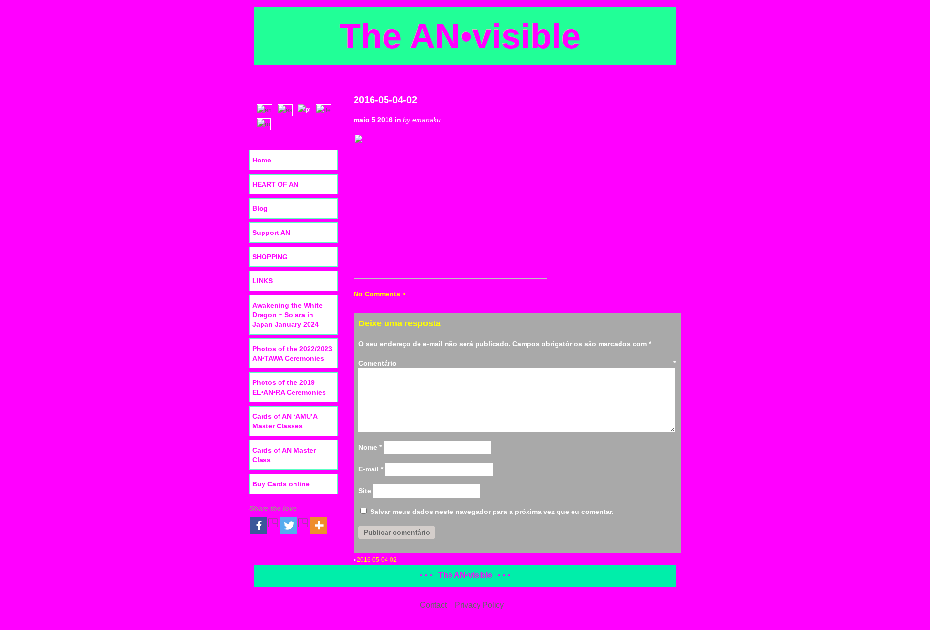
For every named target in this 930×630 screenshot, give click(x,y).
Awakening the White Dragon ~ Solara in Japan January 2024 (287, 314)
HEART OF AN (275, 184)
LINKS (262, 281)
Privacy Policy (479, 605)
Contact (433, 605)
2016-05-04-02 (385, 99)
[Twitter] (294, 525)
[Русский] (266, 123)
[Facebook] (264, 525)
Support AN (271, 232)
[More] (318, 525)
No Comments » (380, 294)
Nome (370, 447)
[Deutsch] (325, 109)
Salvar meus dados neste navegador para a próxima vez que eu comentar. (492, 511)
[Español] (287, 109)
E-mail (370, 469)
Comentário (517, 363)
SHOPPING (270, 257)
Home (261, 160)
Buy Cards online (281, 484)
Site (364, 491)
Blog (260, 208)
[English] (266, 109)
